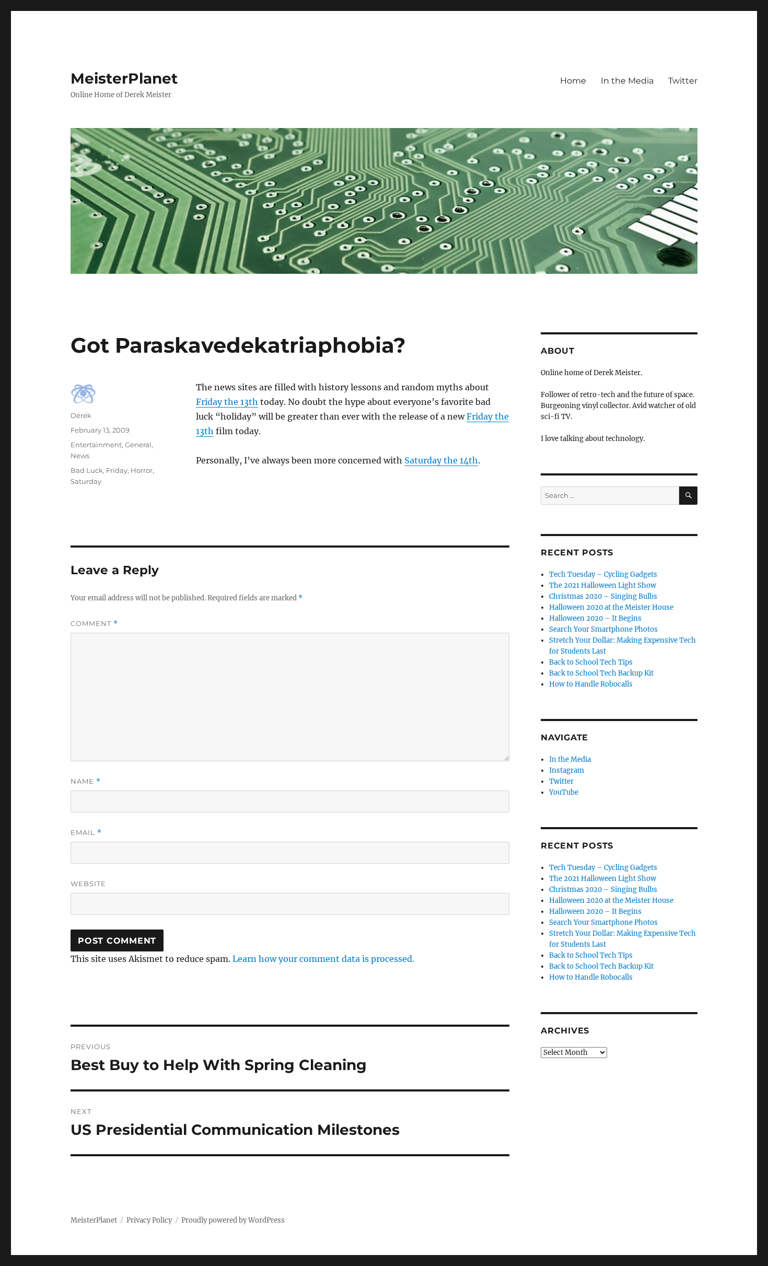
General (138, 444)
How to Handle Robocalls (591, 684)
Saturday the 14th (441, 460)
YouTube (563, 792)
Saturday (86, 481)
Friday (116, 470)
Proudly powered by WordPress (233, 1220)
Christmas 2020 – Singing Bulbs (603, 596)
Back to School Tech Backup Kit (601, 673)
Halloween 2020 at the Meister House (611, 607)
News (80, 455)
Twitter (682, 81)
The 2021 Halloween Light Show (602, 585)
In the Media (627, 81)
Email (86, 832)
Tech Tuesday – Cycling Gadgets (603, 574)
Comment (94, 623)
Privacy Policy (149, 1220)
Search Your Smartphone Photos (603, 629)
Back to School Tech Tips (591, 662)
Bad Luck (87, 470)
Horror (142, 470)
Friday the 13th (227, 402)
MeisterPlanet (124, 78)
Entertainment (96, 444)
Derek (81, 415)
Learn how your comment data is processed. (323, 959)
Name (86, 781)
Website (88, 883)
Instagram (566, 770)
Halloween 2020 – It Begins (595, 618)
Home (573, 81)
